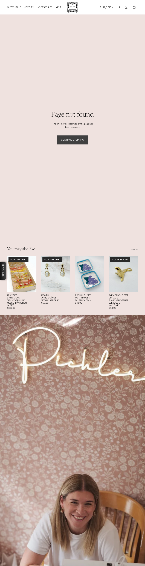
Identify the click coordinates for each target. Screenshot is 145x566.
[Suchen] (119, 7)
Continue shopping (72, 139)
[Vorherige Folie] (11, 274)
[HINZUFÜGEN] (98, 287)
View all (134, 249)
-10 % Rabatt (3, 270)
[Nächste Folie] (32, 274)
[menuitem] (58, 7)
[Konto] (126, 7)
